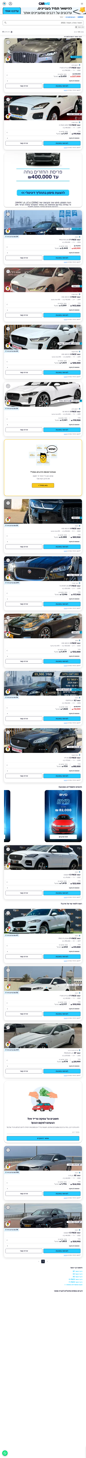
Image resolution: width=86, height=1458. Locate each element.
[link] (43, 50)
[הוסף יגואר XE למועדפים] (8, 1150)
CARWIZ (80, 17)
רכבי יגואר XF (77, 1271)
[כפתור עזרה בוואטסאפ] (5, 1453)
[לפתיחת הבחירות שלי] (4, 3)
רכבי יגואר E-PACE (75, 1279)
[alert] (11, 236)
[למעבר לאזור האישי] (10, 3)
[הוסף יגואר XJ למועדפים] (8, 675)
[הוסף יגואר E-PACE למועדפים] (8, 99)
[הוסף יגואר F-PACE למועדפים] (8, 42)
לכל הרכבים (63, 837)
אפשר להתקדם (43, 1138)
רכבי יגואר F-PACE (75, 1282)
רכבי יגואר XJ (77, 1274)
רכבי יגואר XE (77, 1277)
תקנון (65, 90)
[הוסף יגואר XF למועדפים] (8, 1027)
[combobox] (45, 22)
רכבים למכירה (70, 17)
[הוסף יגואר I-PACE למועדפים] (8, 271)
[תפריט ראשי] (82, 3)
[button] (46, 58)
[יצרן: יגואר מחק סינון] (76, 27)
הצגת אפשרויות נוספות (74, 1285)
